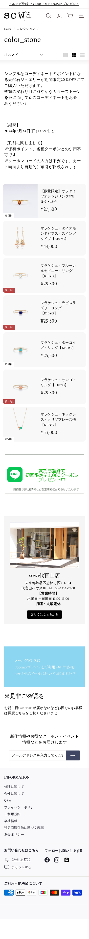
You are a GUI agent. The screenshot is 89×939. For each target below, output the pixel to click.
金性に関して (14, 794)
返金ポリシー (14, 835)
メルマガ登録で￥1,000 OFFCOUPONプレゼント (44, 4)
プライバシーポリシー (20, 807)
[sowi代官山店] (44, 545)
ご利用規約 (12, 814)
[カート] (70, 15)
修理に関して (14, 787)
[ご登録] (73, 755)
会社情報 (10, 821)
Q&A (7, 800)
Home (8, 29)
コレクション (26, 29)
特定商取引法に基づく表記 (24, 828)
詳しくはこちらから (44, 614)
